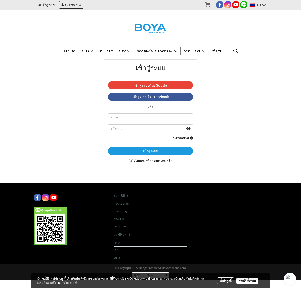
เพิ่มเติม (217, 51)
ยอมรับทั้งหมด (247, 281)
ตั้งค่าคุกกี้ (226, 281)
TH (258, 5)
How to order (121, 203)
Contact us (120, 226)
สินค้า (85, 51)
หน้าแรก (69, 51)
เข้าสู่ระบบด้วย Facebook (150, 97)
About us (119, 218)
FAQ (116, 250)
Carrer (117, 257)
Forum (117, 242)
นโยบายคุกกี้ (70, 283)
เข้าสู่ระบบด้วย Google (150, 85)
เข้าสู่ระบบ (48, 5)
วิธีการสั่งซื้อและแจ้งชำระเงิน (155, 51)
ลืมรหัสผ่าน (181, 138)
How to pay (120, 211)
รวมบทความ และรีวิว (113, 51)
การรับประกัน (193, 51)
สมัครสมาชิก (72, 5)
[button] (235, 51)
